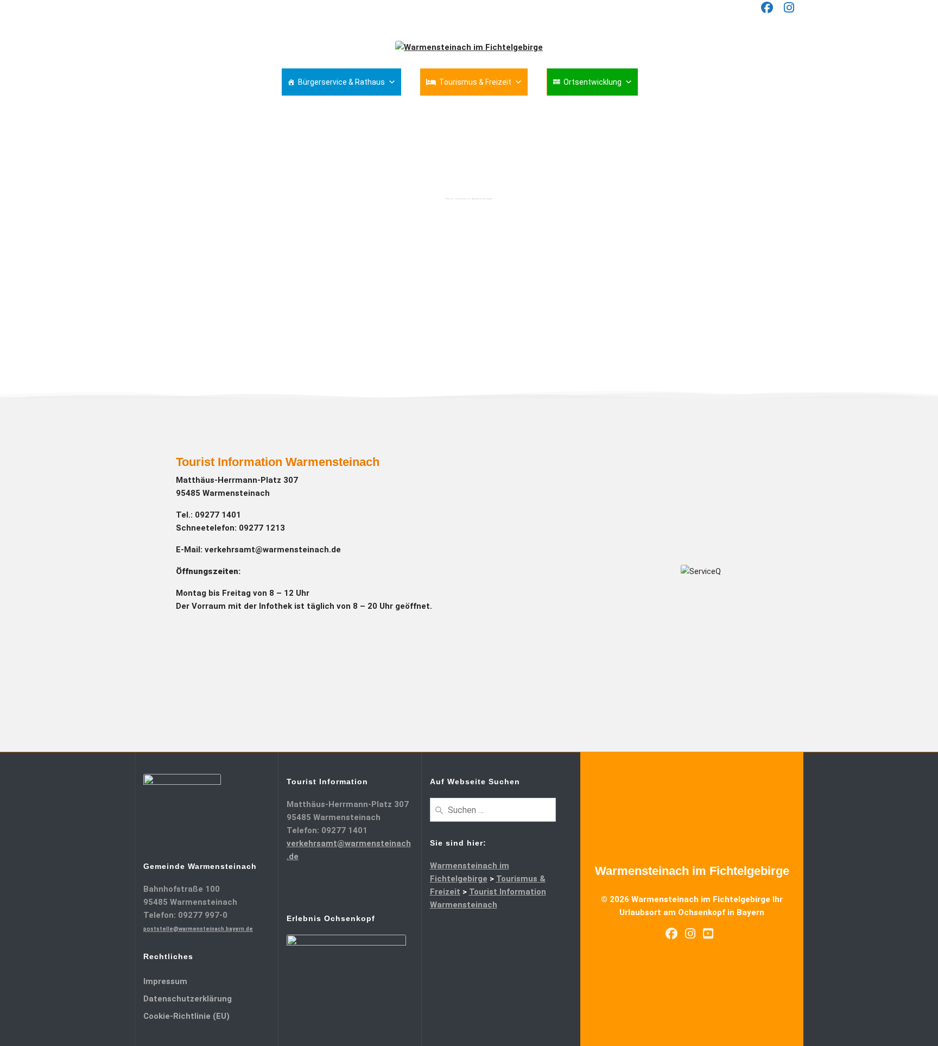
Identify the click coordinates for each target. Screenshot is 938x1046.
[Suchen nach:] (493, 809)
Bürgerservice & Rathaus (341, 82)
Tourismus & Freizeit (475, 82)
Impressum (165, 981)
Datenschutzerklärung (187, 999)
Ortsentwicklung (592, 82)
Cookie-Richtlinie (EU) (186, 1016)
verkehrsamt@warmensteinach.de (273, 549)
